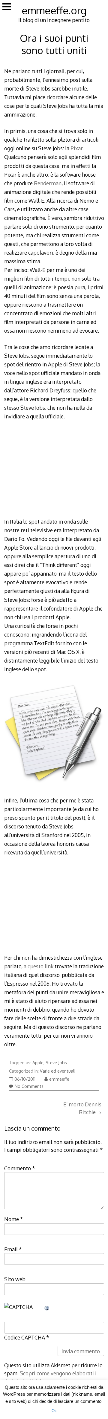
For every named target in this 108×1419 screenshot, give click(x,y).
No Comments (29, 1086)
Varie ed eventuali (57, 1071)
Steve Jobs (56, 1062)
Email (13, 1249)
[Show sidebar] (6, 7)
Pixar (76, 148)
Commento (19, 1168)
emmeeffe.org (54, 10)
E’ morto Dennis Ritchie (82, 1108)
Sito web (15, 1279)
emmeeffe (59, 1079)
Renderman (48, 183)
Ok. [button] (55, 1411)
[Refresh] (47, 1307)
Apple (38, 1062)
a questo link (38, 966)
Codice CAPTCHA (24, 1337)
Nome (13, 1219)
